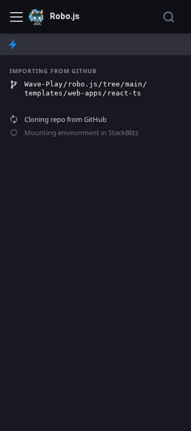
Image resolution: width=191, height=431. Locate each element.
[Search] (170, 17)
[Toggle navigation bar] (16, 17)
